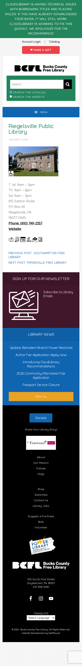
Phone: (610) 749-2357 (25, 223)
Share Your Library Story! (41, 429)
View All (41, 396)
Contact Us (41, 500)
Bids (41, 521)
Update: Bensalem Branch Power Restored (41, 348)
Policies (41, 468)
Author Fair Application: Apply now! (41, 355)
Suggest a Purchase (41, 516)
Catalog (54, 41)
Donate (40, 418)
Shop (41, 489)
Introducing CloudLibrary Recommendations (41, 364)
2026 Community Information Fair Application (41, 375)
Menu (44, 112)
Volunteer (41, 527)
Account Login (31, 41)
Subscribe (41, 494)
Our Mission (41, 462)
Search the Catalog (29, 92)
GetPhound (54, 633)
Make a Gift (42, 49)
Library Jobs (41, 505)
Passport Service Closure (41, 385)
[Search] (67, 84)
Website (15, 229)
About (41, 457)
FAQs (41, 474)
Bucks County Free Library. (34, 629)
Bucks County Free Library (41, 69)
